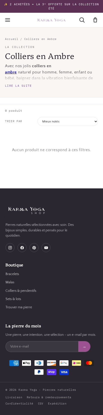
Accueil (11, 39)
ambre (11, 72)
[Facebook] (22, 247)
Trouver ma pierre (19, 307)
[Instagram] (10, 247)
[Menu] (8, 20)
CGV (41, 403)
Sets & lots (13, 299)
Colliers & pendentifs (21, 291)
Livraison (14, 397)
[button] (82, 20)
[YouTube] (46, 247)
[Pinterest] (34, 247)
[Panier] (95, 20)
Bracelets (12, 274)
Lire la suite (18, 85)
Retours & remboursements (49, 397)
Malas (10, 282)
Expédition (57, 403)
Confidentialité (20, 403)
